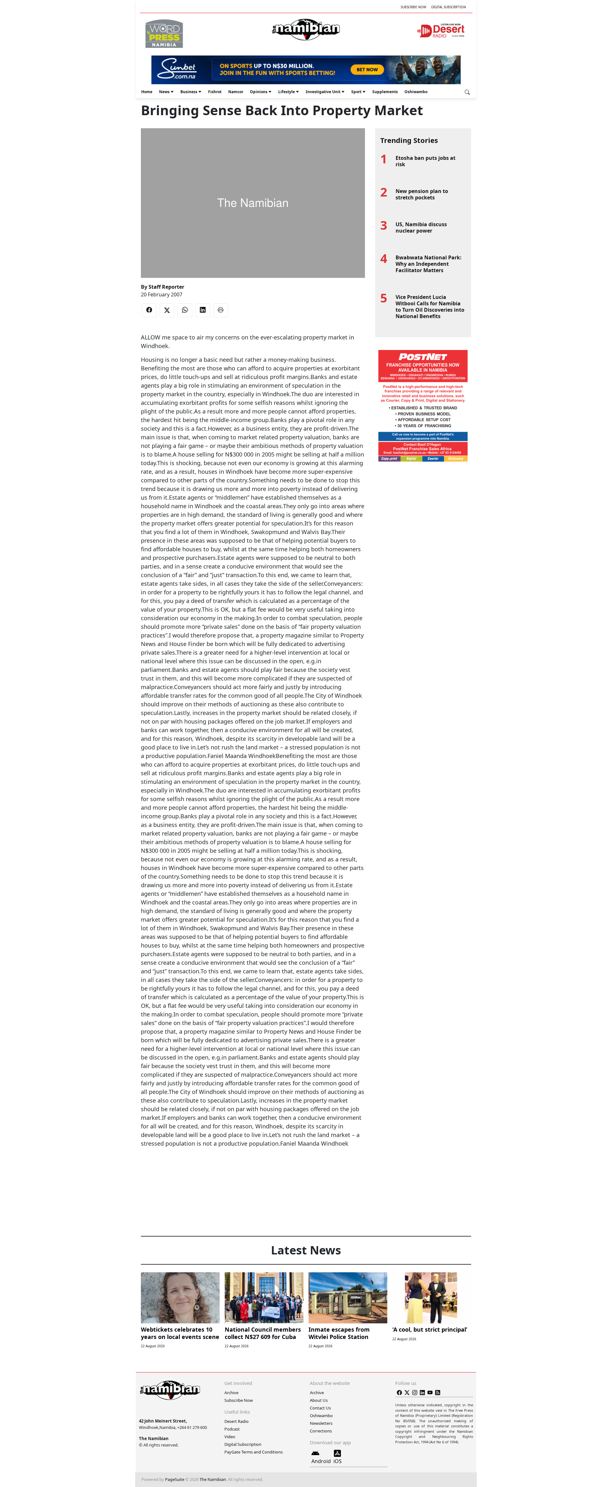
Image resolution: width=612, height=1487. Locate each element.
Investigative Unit (323, 91)
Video (229, 1436)
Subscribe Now (413, 7)
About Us (319, 1400)
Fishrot (215, 91)
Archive (231, 1392)
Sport (356, 91)
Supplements (385, 91)
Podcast (232, 1429)
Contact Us (320, 1408)
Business (188, 91)
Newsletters (321, 1423)
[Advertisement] (253, 1167)
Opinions (258, 91)
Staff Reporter (166, 286)
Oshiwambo (415, 91)
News (164, 91)
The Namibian (213, 1479)
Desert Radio (236, 1421)
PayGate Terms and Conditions (253, 1452)
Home (146, 91)
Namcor (235, 91)
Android (321, 1461)
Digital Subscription (448, 7)
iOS (337, 1461)
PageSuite (174, 1479)
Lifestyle (286, 91)
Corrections (321, 1431)
